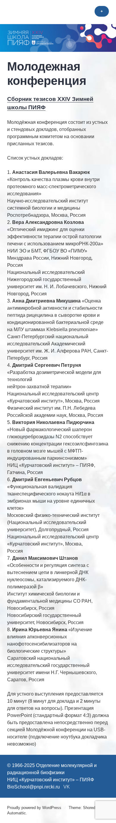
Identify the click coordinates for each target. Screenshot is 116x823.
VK (66, 786)
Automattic (16, 813)
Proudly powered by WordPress (34, 807)
